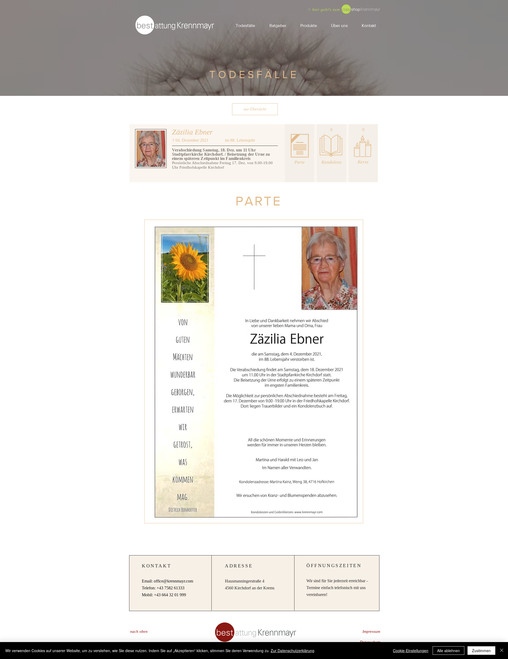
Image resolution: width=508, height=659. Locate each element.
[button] (277, 26)
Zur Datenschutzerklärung (292, 650)
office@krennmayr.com (173, 581)
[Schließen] (501, 650)
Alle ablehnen (448, 650)
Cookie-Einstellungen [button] (410, 650)
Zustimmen (481, 650)
